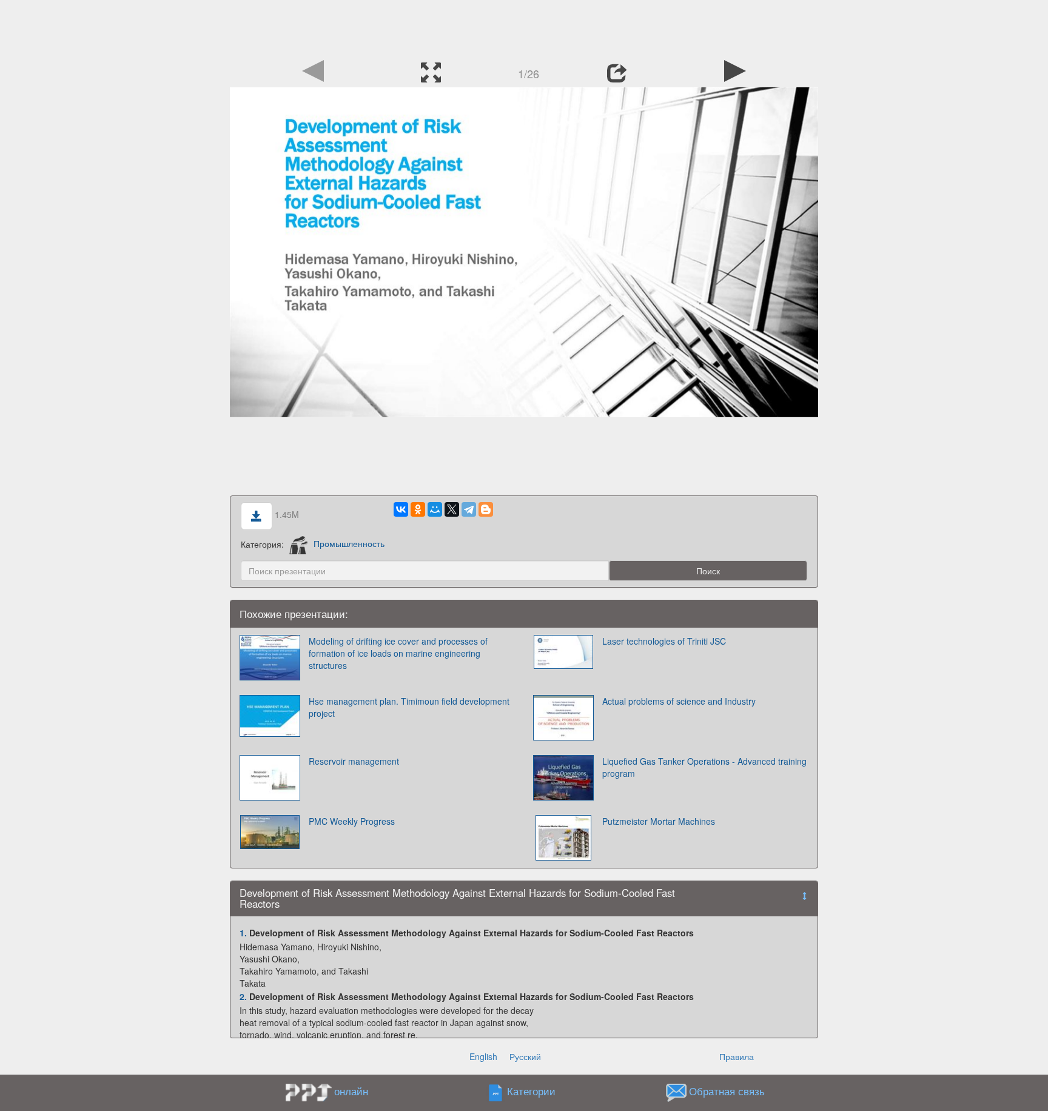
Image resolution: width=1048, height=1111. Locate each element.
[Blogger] (486, 509)
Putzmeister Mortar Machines (658, 821)
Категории (531, 1091)
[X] (452, 509)
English (483, 1056)
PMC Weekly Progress (352, 821)
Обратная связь (727, 1091)
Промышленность (349, 543)
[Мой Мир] (435, 509)
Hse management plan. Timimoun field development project (409, 707)
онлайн (351, 1091)
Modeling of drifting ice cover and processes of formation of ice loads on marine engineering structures (398, 653)
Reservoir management (354, 761)
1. (243, 933)
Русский (525, 1056)
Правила (736, 1056)
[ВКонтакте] (401, 509)
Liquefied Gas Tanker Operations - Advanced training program (704, 767)
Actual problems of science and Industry (679, 701)
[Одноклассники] (418, 509)
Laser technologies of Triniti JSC (664, 641)
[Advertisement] (524, 27)
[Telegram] (469, 509)
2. (243, 996)
